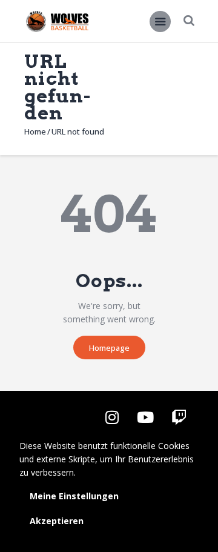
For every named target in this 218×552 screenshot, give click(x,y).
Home (35, 131)
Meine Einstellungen (74, 496)
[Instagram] (112, 417)
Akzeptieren (57, 521)
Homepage (109, 347)
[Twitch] (179, 417)
